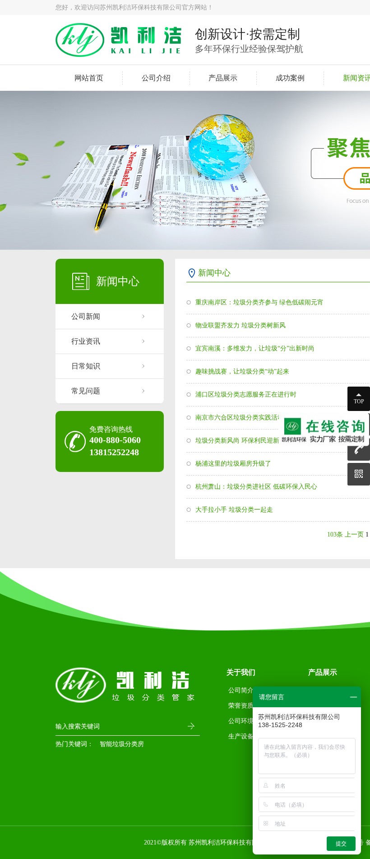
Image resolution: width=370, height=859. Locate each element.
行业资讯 (85, 341)
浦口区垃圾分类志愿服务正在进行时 (245, 394)
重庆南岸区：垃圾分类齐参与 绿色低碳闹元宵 (259, 302)
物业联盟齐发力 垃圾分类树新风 (240, 325)
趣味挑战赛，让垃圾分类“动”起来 (242, 371)
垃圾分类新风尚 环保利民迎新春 (240, 440)
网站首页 (88, 78)
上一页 (354, 534)
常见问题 (85, 391)
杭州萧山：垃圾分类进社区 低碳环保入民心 (256, 486)
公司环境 (241, 721)
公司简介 (241, 690)
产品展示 (222, 78)
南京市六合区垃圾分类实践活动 (239, 417)
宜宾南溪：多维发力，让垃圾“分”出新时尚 (254, 348)
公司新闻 (85, 316)
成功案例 (290, 78)
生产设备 (241, 736)
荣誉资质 (241, 705)
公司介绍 (156, 78)
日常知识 (85, 366)
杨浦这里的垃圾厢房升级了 (233, 463)
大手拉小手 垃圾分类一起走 (234, 509)
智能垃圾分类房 (122, 744)
